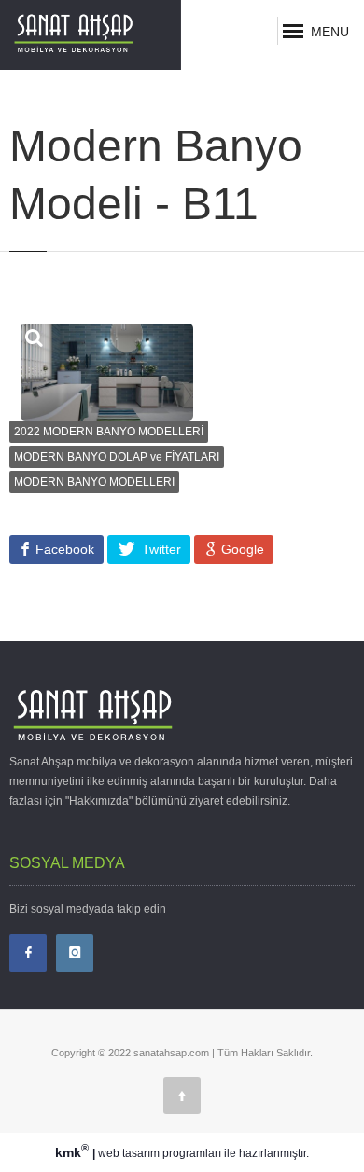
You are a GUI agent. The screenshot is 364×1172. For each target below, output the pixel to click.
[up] (182, 1095)
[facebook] (28, 953)
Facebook (63, 549)
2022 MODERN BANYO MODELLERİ (108, 431)
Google (240, 549)
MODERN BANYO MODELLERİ (94, 482)
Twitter (159, 549)
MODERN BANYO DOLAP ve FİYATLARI (116, 456)
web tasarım (129, 1153)
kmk (72, 1152)
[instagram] (74, 953)
